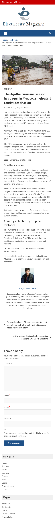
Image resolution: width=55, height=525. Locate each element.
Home (4, 463)
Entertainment (8, 486)
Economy (6, 473)
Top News (8, 89)
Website (7, 418)
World (4, 469)
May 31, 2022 (9, 107)
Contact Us (6, 507)
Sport (4, 483)
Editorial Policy (8, 513)
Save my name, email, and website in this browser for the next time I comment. (26, 434)
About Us (6, 503)
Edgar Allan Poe (24, 107)
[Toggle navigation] (5, 33)
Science (5, 476)
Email (7, 407)
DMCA (4, 510)
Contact (5, 489)
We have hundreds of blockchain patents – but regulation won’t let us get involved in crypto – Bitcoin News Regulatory (27, 325)
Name (7, 395)
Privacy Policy (7, 517)
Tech (4, 479)
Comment (8, 363)
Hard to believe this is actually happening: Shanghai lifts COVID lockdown (30, 337)
